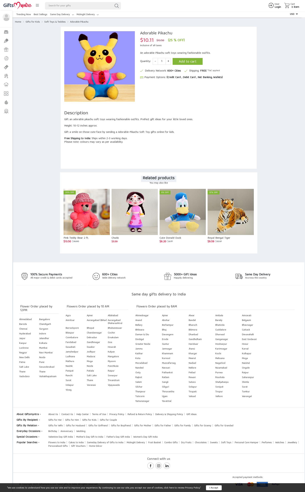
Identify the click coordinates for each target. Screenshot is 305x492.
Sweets (214, 443)
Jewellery (292, 443)
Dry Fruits (186, 443)
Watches (279, 443)
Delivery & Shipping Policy (169, 414)
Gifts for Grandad (224, 426)
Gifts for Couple (108, 420)
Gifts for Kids (33, 22)
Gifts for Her (55, 420)
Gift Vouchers (78, 446)
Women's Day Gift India (145, 437)
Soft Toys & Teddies (55, 22)
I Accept (214, 488)
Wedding (80, 431)
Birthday (52, 431)
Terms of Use (99, 414)
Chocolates (201, 443)
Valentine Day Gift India (60, 437)
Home (18, 22)
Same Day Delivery (60, 15)
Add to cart (187, 62)
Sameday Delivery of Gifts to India (105, 443)
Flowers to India (56, 443)
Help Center (82, 414)
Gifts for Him (72, 420)
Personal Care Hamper (246, 443)
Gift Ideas (191, 414)
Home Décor (95, 446)
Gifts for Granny (202, 426)
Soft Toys (226, 443)
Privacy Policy (116, 414)
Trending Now (23, 15)
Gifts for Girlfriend (98, 426)
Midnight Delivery (86, 15)
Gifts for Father (163, 426)
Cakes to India (76, 443)
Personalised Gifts (58, 446)
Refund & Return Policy (140, 414)
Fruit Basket (154, 443)
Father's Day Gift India (118, 437)
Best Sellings (40, 15)
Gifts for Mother (142, 426)
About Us (53, 414)
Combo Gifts (171, 443)
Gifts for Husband (75, 426)
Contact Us (67, 414)
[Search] (116, 6)
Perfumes (267, 443)
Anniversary (67, 431)
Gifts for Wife (55, 426)
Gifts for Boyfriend (121, 426)
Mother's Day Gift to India (89, 437)
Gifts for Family (182, 426)
